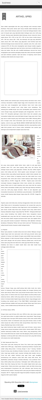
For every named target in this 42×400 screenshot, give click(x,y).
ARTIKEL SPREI (24, 16)
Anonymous (34, 382)
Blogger (26, 398)
